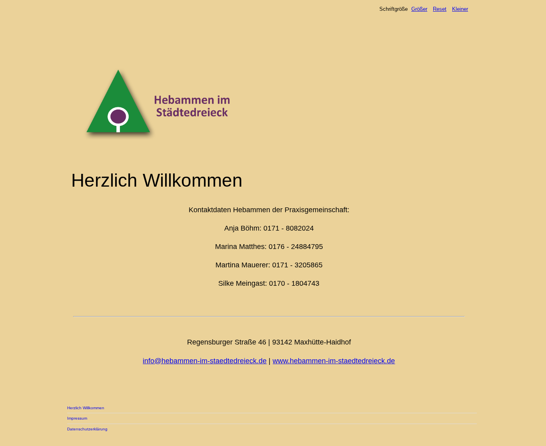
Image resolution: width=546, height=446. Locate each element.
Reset (439, 9)
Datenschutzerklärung (87, 429)
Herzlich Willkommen (85, 408)
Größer (419, 9)
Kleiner (460, 9)
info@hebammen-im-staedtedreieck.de (205, 361)
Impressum (77, 418)
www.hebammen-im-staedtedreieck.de (334, 361)
